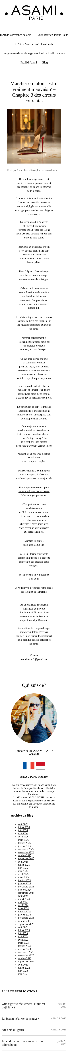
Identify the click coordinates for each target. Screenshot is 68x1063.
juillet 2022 (24, 967)
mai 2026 (23, 833)
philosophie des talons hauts (43, 170)
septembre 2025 (26, 858)
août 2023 (23, 927)
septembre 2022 (26, 961)
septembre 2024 (26, 892)
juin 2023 (23, 933)
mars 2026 (23, 839)
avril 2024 (23, 905)
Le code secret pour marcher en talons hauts (22, 1042)
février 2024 (24, 911)
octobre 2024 (24, 889)
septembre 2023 (26, 924)
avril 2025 (23, 874)
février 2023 (24, 945)
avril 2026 (23, 836)
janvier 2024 (24, 914)
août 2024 (23, 895)
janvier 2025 (24, 883)
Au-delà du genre (13, 1030)
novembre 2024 (26, 886)
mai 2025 (23, 870)
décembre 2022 (26, 952)
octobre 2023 (24, 920)
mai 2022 (23, 973)
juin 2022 (23, 970)
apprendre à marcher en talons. (34, 491)
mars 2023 (23, 942)
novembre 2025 (26, 852)
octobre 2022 (24, 958)
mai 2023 (23, 936)
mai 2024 (23, 902)
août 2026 (23, 824)
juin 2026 (23, 830)
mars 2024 (23, 908)
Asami (20, 170)
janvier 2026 (24, 846)
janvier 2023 (24, 948)
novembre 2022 (26, 955)
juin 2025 (23, 867)
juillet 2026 (24, 827)
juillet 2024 (24, 898)
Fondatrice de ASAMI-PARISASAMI (34, 752)
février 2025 (24, 880)
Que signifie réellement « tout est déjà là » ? (23, 1005)
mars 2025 (23, 877)
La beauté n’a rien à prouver (20, 1018)
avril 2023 (23, 939)
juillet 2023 (24, 930)
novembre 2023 (26, 917)
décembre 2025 (26, 849)
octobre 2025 (24, 855)
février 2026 (24, 842)
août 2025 (23, 861)
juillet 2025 (24, 864)
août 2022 (23, 964)
